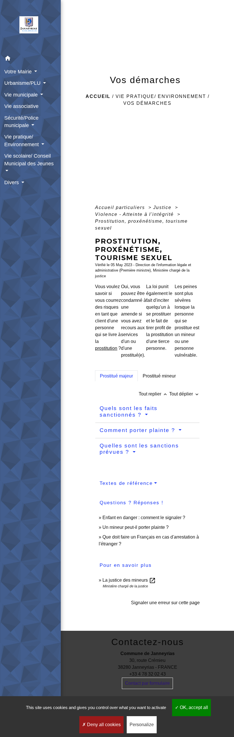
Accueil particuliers (121, 207)
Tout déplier (184, 393)
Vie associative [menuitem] (21, 106)
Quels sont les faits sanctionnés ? (129, 411)
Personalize (142, 724)
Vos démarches (147, 103)
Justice (163, 207)
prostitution (106, 348)
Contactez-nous (147, 642)
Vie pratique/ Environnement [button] (22, 140)
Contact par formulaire (147, 683)
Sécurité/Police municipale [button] (21, 121)
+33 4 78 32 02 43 (147, 674)
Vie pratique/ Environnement (161, 96)
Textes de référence (126, 483)
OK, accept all (193, 707)
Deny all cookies (103, 724)
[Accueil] (30, 26)
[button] (30, 59)
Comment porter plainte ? (138, 430)
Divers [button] (12, 182)
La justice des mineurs (129, 580)
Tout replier (153, 393)
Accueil (98, 96)
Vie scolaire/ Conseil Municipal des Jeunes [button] (29, 159)
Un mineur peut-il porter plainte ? (135, 527)
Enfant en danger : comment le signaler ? (143, 517)
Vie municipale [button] (21, 95)
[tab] (116, 375)
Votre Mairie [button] (18, 72)
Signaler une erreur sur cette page (165, 602)
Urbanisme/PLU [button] (23, 83)
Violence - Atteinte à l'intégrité (135, 214)
